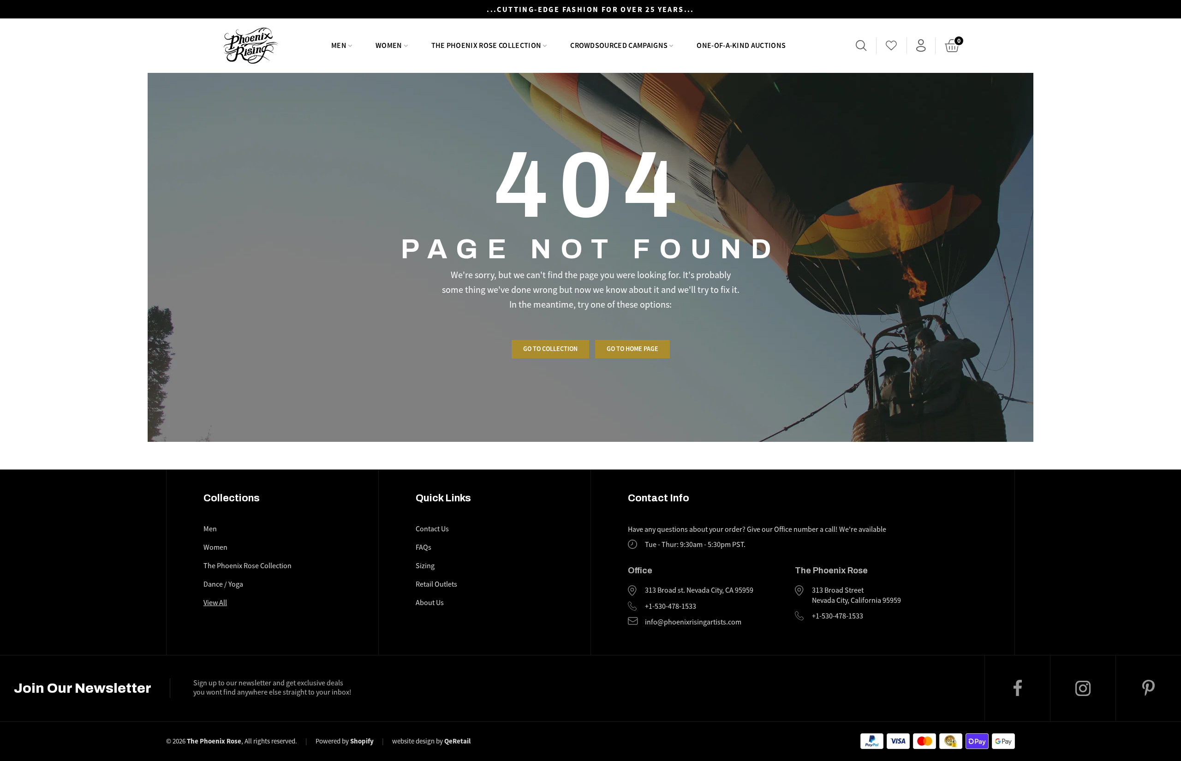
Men (210, 529)
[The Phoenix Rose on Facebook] (1017, 688)
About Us (430, 602)
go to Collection (550, 349)
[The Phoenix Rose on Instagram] (1082, 688)
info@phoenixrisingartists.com (693, 622)
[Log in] (921, 45)
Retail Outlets (436, 584)
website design (413, 741)
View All (215, 602)
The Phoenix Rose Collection (247, 566)
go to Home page (632, 349)
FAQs (423, 547)
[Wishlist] (891, 45)
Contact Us (432, 529)
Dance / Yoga (223, 584)
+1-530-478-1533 (670, 606)
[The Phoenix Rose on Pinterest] (1148, 688)
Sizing (425, 566)
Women (215, 547)
